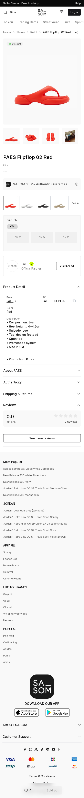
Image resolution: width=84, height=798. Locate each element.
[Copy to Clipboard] (74, 300)
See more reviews (42, 438)
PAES (33, 32)
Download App (30, 3)
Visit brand (67, 266)
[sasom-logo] (42, 12)
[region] (42, 81)
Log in (74, 12)
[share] (77, 32)
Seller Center (11, 3)
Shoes (21, 32)
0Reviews (71, 421)
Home (7, 32)
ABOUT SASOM (14, 725)
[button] (5, 12)
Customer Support (16, 737)
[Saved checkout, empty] (61, 12)
